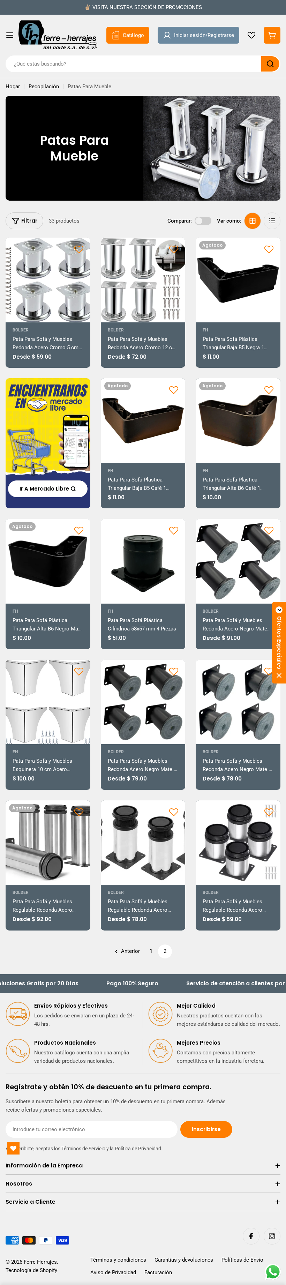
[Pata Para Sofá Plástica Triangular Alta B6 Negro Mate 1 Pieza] (48, 561)
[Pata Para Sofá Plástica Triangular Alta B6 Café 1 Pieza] (238, 420)
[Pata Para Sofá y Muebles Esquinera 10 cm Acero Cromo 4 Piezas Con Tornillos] (48, 702)
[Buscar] (270, 64)
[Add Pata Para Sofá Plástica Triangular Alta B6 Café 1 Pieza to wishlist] (269, 390)
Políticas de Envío (242, 1260)
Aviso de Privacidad (113, 1272)
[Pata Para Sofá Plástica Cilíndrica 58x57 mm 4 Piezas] (143, 561)
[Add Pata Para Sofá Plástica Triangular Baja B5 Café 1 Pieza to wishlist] (174, 390)
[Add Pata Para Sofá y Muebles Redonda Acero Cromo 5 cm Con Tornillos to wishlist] (79, 249)
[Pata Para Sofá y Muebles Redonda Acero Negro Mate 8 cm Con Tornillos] (143, 702)
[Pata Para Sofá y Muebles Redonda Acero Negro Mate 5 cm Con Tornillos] (238, 702)
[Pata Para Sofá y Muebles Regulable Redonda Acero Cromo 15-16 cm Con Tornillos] (48, 842)
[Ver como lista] (272, 220)
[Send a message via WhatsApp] (273, 1272)
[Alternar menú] (10, 35)
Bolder (21, 330)
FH (205, 330)
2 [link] (165, 951)
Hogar (13, 86)
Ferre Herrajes (40, 1262)
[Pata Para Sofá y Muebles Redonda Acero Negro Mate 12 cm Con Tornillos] (238, 561)
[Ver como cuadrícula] (252, 220)
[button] (279, 642)
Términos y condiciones (118, 1260)
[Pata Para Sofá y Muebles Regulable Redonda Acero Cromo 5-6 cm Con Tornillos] (238, 842)
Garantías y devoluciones (184, 1260)
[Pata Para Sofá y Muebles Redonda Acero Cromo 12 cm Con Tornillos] (143, 280)
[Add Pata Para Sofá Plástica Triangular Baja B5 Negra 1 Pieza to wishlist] (269, 249)
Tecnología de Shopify (31, 1270)
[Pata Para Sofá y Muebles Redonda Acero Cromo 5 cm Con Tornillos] (48, 280)
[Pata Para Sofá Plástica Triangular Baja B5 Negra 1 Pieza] (238, 280)
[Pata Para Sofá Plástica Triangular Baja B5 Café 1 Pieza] (143, 420)
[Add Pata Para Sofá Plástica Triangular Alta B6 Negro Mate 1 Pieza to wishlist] (79, 530)
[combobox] (143, 63)
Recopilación (44, 86)
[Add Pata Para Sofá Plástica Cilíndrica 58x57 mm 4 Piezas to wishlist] (174, 530)
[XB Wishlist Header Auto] (251, 35)
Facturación (158, 1272)
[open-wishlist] (13, 1148)
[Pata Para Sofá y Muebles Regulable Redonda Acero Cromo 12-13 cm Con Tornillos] (143, 842)
